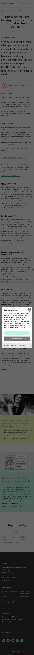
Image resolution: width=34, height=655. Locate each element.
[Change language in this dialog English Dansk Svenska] (29, 310)
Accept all (17, 333)
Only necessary (17, 338)
